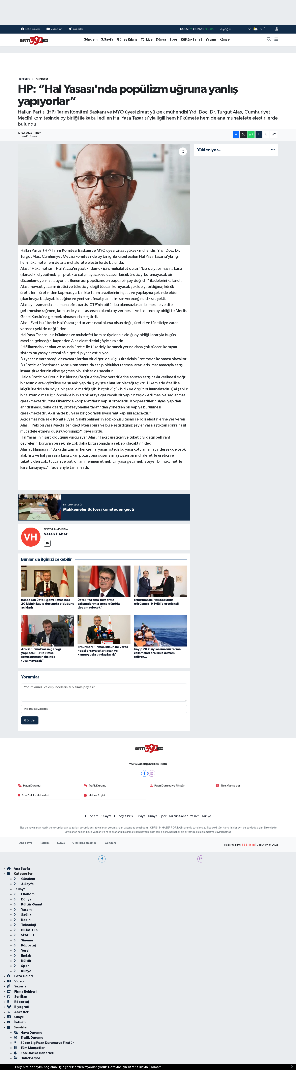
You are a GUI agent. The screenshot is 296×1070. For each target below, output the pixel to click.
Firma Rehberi (25, 991)
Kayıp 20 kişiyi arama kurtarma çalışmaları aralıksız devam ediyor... (157, 653)
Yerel (25, 950)
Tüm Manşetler (230, 785)
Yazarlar (78, 29)
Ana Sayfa (25, 843)
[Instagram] (151, 773)
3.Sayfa (107, 39)
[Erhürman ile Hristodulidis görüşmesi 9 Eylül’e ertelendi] (160, 581)
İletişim (45, 843)
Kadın (26, 920)
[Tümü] (273, 150)
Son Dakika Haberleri (35, 795)
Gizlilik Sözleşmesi (84, 843)
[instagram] (200, 858)
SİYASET (28, 935)
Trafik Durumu (97, 785)
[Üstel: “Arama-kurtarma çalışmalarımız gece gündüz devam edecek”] (104, 581)
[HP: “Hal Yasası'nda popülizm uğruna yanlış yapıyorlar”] (104, 194)
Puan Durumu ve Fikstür (169, 785)
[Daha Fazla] (259, 134)
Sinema (27, 940)
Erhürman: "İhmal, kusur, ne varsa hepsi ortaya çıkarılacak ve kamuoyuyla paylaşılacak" (103, 650)
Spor (173, 39)
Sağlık (26, 914)
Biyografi (21, 1007)
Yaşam (211, 39)
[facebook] (102, 858)
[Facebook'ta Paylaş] (236, 134)
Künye (224, 39)
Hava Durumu (31, 785)
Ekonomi (28, 894)
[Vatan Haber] (30, 537)
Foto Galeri (32, 29)
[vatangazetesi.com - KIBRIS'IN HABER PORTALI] (33, 39)
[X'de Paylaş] (243, 134)
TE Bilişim (248, 845)
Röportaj (28, 945)
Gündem (90, 39)
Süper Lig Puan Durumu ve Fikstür (47, 1042)
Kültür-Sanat (191, 39)
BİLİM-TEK (29, 930)
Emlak (26, 955)
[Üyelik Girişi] (275, 29)
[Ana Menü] (276, 39)
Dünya (161, 39)
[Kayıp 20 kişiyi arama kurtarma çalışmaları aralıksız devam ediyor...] (160, 630)
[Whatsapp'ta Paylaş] (251, 134)
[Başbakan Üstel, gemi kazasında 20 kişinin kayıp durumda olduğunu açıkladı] (47, 581)
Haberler (24, 79)
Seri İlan (20, 996)
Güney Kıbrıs (127, 39)
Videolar (56, 29)
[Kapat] (293, 1066)
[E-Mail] (47, 543)
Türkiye (146, 39)
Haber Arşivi (97, 795)
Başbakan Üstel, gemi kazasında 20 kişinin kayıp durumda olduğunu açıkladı (47, 603)
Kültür (26, 961)
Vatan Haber (55, 534)
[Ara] (269, 39)
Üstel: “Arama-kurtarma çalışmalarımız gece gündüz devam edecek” (99, 603)
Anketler (21, 1012)
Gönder (30, 720)
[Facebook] (144, 773)
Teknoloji (28, 925)
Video (19, 981)
